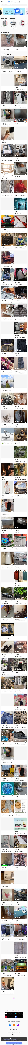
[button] (12, 47)
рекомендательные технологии (10, 1039)
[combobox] (14, 5)
